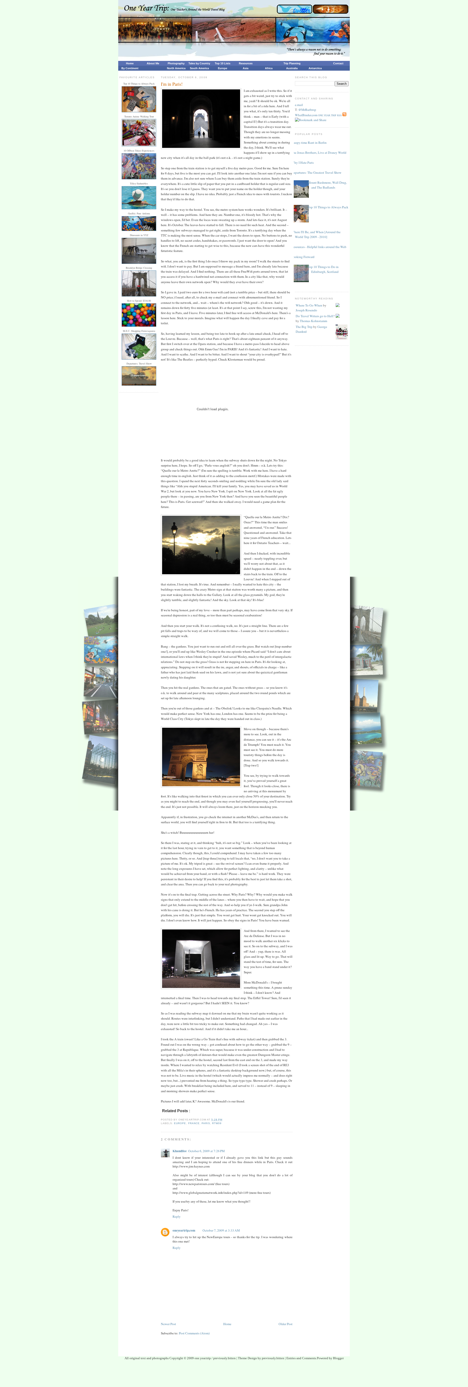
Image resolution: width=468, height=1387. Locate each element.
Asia (245, 68)
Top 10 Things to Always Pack (328, 207)
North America (176, 68)
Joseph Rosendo (306, 310)
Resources (246, 63)
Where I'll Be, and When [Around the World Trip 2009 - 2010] (316, 234)
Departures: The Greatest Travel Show (316, 172)
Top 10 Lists (222, 63)
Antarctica (315, 68)
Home (130, 63)
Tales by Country (199, 63)
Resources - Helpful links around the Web (318, 247)
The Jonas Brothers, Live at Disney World (318, 152)
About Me (153, 63)
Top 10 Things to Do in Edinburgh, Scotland (323, 269)
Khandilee (180, 1150)
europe (180, 1123)
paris (206, 1123)
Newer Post (168, 1324)
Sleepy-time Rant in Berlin (309, 142)
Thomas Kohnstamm (313, 321)
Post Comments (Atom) (194, 1333)
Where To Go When (309, 305)
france (194, 1123)
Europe (222, 68)
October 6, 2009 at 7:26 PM (206, 1151)
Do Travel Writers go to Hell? (315, 316)
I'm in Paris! (172, 84)
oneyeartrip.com (184, 1230)
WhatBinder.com (306, 115)
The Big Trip (304, 327)
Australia (292, 68)
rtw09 (217, 1123)
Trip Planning (292, 63)
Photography (176, 63)
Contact (338, 63)
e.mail (299, 105)
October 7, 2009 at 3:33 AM (221, 1230)
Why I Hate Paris (302, 162)
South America (199, 68)
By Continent (129, 68)
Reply (177, 1216)
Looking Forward (302, 257)
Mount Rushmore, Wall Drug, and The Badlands (327, 185)
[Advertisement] (234, 1375)
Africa (269, 68)
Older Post (285, 1324)
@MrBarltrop (307, 109)
